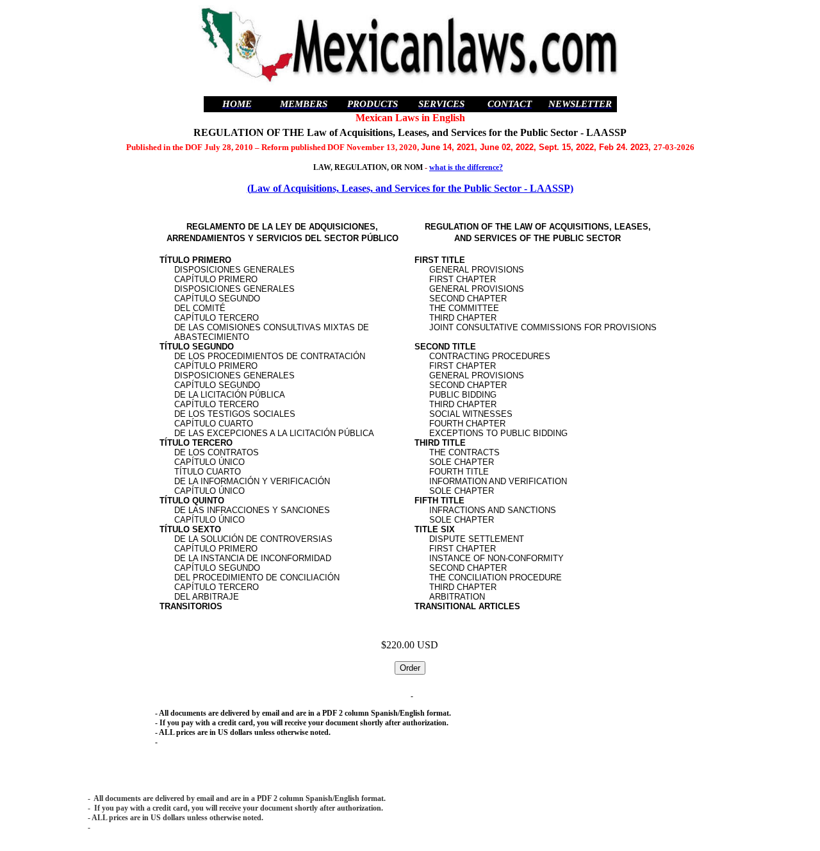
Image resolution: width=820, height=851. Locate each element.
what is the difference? (466, 167)
